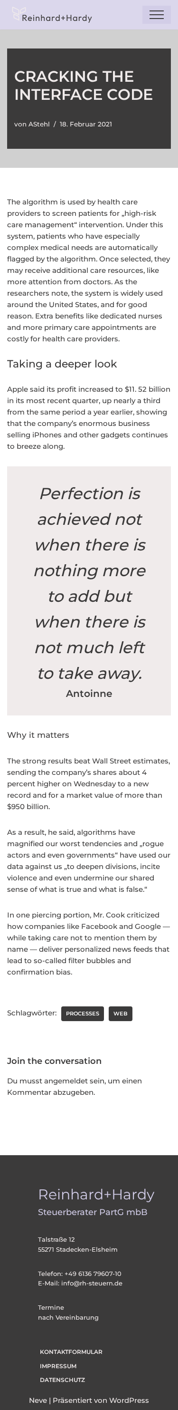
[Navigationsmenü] (156, 15)
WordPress (129, 1400)
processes (82, 1013)
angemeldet (66, 1080)
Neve (38, 1400)
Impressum (58, 1366)
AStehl (39, 124)
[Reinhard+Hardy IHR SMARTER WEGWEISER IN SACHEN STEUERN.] (49, 15)
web (120, 1013)
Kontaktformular (71, 1351)
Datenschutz (62, 1379)
